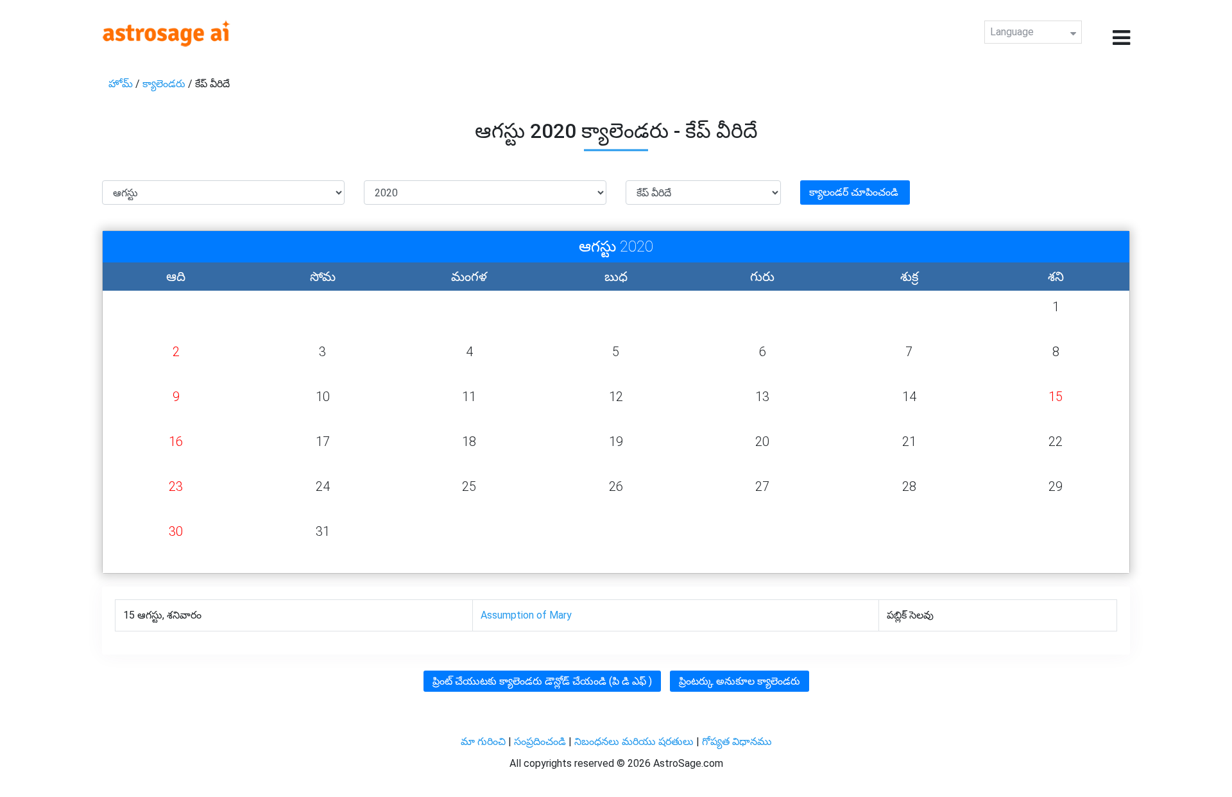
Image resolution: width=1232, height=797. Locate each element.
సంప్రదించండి (541, 741)
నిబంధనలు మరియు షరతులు (635, 741)
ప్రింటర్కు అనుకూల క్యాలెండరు (739, 681)
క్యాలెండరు (165, 84)
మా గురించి (484, 741)
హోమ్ (121, 84)
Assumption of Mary (526, 615)
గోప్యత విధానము (737, 741)
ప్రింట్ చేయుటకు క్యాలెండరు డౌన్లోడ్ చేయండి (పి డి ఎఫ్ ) (542, 681)
